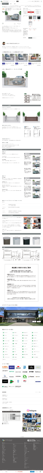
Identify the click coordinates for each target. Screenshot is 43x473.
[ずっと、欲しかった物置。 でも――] (38, 415)
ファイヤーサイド (26, 459)
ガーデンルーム (14, 449)
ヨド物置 (25, 453)
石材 (2, 461)
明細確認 (6, 471)
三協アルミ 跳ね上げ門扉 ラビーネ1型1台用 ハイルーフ (22, 63)
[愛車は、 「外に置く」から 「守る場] (34, 429)
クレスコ (25, 462)
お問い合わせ (36, 471)
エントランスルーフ (15, 462)
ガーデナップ (25, 449)
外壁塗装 (14, 460)
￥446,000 (37, 13)
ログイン (30, 1)
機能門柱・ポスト (14, 450)
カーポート (3, 444)
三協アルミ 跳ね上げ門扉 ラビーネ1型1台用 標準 (9, 63)
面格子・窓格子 (3, 459)
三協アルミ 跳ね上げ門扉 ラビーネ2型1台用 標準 (36, 63)
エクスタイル (25, 450)
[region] (32, 12)
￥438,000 (37, 12)
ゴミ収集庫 (14, 451)
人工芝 (2, 454)
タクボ (25, 465)
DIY (13, 453)
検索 (17, 1)
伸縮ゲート (14, 444)
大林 (24, 461)
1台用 (10, 3)
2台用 (14, 3)
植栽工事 (14, 459)
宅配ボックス (3, 451)
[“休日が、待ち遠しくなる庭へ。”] (38, 424)
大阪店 (34, 321)
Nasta (24, 454)
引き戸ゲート (3, 462)
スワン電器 (25, 460)
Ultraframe (25, 464)
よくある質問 (34, 449)
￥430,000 (31, 12)
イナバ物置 (25, 452)
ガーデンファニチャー (4, 460)
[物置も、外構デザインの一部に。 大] (38, 420)
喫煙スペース (14, 452)
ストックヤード (3, 450)
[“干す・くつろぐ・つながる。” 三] (38, 429)
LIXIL (24, 444)
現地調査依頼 (32, 471)
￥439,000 (31, 13)
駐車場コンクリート (15, 454)
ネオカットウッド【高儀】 (26, 451)
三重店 (38, 321)
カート (28, 1)
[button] (41, 57)
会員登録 (32, 1)
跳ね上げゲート (5, 3)
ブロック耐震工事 (14, 461)
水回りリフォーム (3, 453)
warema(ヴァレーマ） (26, 463)
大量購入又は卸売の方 (36, 1)
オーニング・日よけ (4, 449)
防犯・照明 (3, 452)
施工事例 (34, 444)
